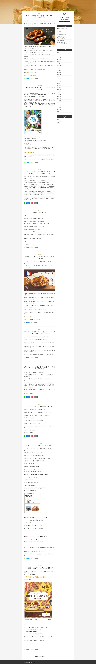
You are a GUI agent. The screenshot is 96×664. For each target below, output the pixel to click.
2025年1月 (59, 65)
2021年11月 (59, 102)
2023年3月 (59, 89)
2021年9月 (59, 105)
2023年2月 (59, 91)
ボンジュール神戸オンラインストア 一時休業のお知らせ (39, 367)
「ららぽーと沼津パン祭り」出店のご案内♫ (40, 568)
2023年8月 (59, 81)
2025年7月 (59, 57)
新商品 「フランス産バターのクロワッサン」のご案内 (39, 257)
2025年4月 (59, 61)
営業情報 (39, 404)
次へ (43, 656)
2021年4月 (59, 107)
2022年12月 (59, 93)
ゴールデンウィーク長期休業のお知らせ (39, 406)
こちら (29, 490)
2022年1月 (59, 98)
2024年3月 (59, 74)
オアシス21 (30, 520)
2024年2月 (59, 76)
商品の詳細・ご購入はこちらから (31, 72)
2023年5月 (59, 87)
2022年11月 (59, 94)
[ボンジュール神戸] (64, 21)
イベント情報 (40, 85)
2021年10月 (59, 104)
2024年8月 (59, 68)
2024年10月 (59, 67)
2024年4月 (59, 72)
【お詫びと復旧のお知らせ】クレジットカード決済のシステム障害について (39, 172)
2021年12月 (59, 100)
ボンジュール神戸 (32, 662)
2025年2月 (59, 63)
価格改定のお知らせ (40, 212)
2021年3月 (59, 109)
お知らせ (39, 13)
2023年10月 (59, 80)
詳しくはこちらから (28, 316)
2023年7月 (59, 83)
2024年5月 (59, 70)
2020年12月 (59, 111)
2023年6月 (59, 85)
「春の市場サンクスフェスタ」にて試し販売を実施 (39, 88)
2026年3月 (59, 56)
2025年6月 (59, 59)
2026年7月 (59, 52)
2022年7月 (59, 96)
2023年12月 (59, 78)
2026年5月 (59, 54)
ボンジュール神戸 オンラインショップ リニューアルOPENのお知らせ (39, 332)
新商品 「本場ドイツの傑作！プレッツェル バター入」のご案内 (40, 16)
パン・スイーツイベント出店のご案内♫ (39, 445)
